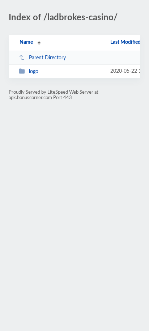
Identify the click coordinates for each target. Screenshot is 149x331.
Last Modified (125, 42)
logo (33, 71)
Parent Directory (47, 57)
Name (26, 42)
